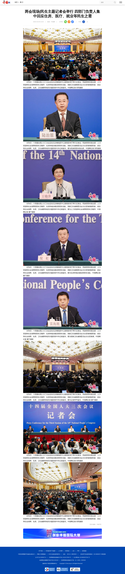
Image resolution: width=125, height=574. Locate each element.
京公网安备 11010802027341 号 (82, 557)
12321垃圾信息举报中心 (54, 554)
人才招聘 (60, 551)
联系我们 (67, 551)
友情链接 (84, 551)
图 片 (21, 2)
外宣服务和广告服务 (51, 551)
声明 (78, 551)
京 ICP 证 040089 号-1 (40, 557)
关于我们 (41, 551)
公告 (73, 551)
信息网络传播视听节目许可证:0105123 (48, 560)
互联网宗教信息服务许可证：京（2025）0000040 (73, 560)
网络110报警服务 (41, 554)
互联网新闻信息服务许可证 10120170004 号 (60, 557)
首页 (16, 2)
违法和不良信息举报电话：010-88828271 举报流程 (93, 554)
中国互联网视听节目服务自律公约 (26, 554)
